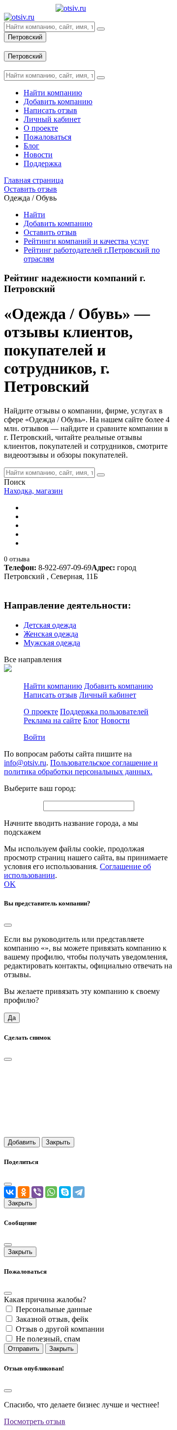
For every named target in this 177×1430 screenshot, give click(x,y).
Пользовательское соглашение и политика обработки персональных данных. (81, 767)
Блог (91, 720)
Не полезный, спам (48, 1339)
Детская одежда (50, 625)
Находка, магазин (33, 491)
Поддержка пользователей (104, 711)
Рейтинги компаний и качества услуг (86, 241)
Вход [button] (12, 46)
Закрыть (58, 1142)
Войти (34, 737)
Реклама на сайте (52, 720)
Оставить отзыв (50, 232)
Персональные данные (54, 1309)
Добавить (22, 1142)
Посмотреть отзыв (34, 1421)
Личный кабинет (107, 695)
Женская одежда (51, 634)
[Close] (8, 925)
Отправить (23, 1348)
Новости (115, 720)
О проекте (41, 711)
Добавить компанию (58, 223)
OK (10, 884)
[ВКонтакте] (10, 1192)
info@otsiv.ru (25, 763)
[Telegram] (79, 1192)
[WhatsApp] (51, 1192)
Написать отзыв (50, 695)
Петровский (25, 37)
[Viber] (37, 1192)
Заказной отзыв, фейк (52, 1319)
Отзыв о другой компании (60, 1329)
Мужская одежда (52, 643)
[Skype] (65, 1192)
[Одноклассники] (24, 1192)
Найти (34, 214)
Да (12, 1017)
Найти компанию (53, 686)
